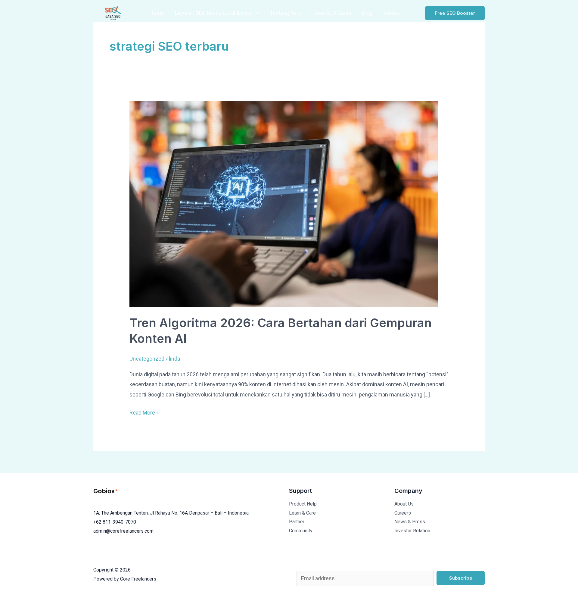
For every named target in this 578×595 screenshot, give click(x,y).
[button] (256, 13)
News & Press (409, 522)
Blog (367, 13)
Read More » (144, 412)
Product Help (303, 504)
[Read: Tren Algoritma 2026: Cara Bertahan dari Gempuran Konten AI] (283, 203)
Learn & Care (302, 513)
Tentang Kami (286, 13)
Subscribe (460, 578)
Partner (296, 522)
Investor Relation (412, 531)
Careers (402, 513)
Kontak (392, 13)
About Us (404, 504)
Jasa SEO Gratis (332, 13)
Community (300, 531)
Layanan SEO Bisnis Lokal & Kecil (214, 13)
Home (156, 13)
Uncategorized (146, 358)
